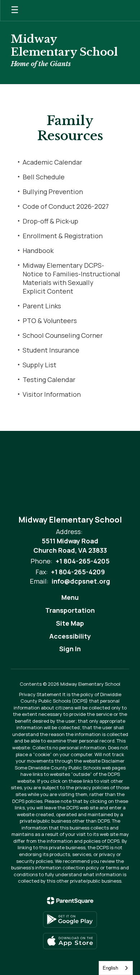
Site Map (70, 623)
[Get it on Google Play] (70, 919)
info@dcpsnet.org (81, 581)
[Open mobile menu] (14, 10)
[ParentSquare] (70, 900)
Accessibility (70, 636)
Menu (70, 597)
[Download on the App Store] (70, 941)
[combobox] (116, 968)
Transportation (70, 610)
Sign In (70, 648)
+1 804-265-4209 (78, 571)
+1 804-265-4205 (82, 561)
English (110, 967)
